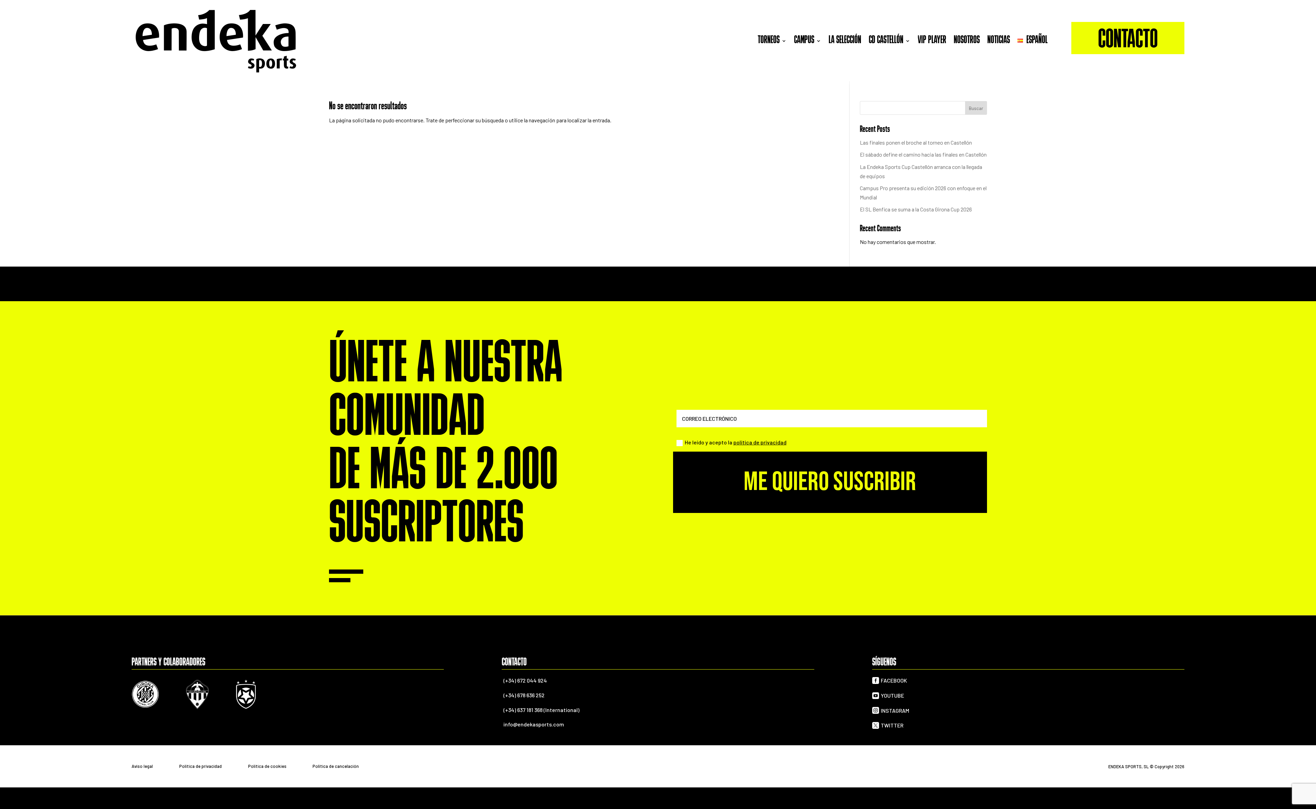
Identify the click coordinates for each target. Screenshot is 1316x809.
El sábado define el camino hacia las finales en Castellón (923, 154)
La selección (845, 40)
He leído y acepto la (736, 442)
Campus (804, 40)
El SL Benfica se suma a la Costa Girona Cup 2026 (916, 209)
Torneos (769, 40)
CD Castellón (886, 40)
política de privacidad (760, 442)
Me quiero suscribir (830, 482)
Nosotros (967, 40)
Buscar (976, 108)
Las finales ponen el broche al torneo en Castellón (916, 142)
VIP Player (932, 40)
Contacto (1128, 40)
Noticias (998, 40)
